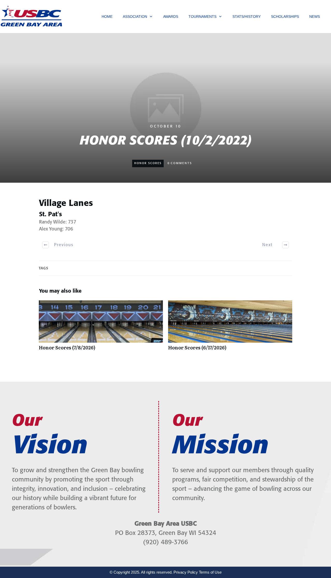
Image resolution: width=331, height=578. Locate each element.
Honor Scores (148, 163)
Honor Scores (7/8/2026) (101, 328)
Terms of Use (210, 572)
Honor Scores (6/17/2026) (230, 328)
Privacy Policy (186, 572)
